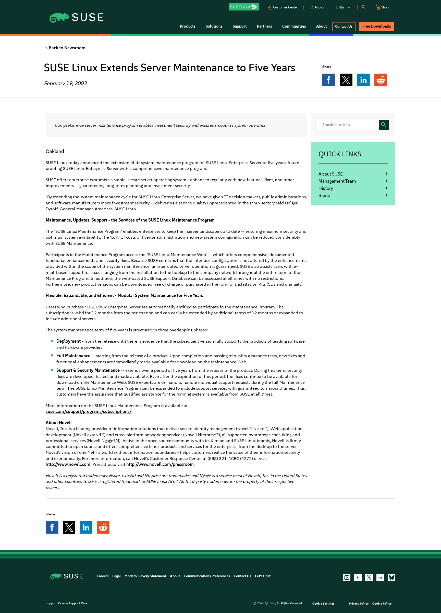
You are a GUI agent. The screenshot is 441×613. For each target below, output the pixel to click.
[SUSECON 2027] (244, 6)
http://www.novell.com (68, 464)
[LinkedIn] (380, 577)
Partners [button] (264, 26)
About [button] (321, 26)
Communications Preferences (207, 576)
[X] (369, 577)
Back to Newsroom (66, 47)
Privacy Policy (359, 603)
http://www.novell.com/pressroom (160, 464)
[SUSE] (68, 576)
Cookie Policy (381, 603)
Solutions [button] (214, 26)
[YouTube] (346, 577)
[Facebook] (358, 577)
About (175, 576)
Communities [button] (294, 26)
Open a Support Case (72, 603)
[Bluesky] (391, 577)
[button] (245, 5)
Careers (102, 576)
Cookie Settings (323, 603)
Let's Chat (263, 576)
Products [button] (187, 26)
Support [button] (240, 26)
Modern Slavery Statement (145, 576)
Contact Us (242, 576)
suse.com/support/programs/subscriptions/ (88, 411)
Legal (116, 576)
